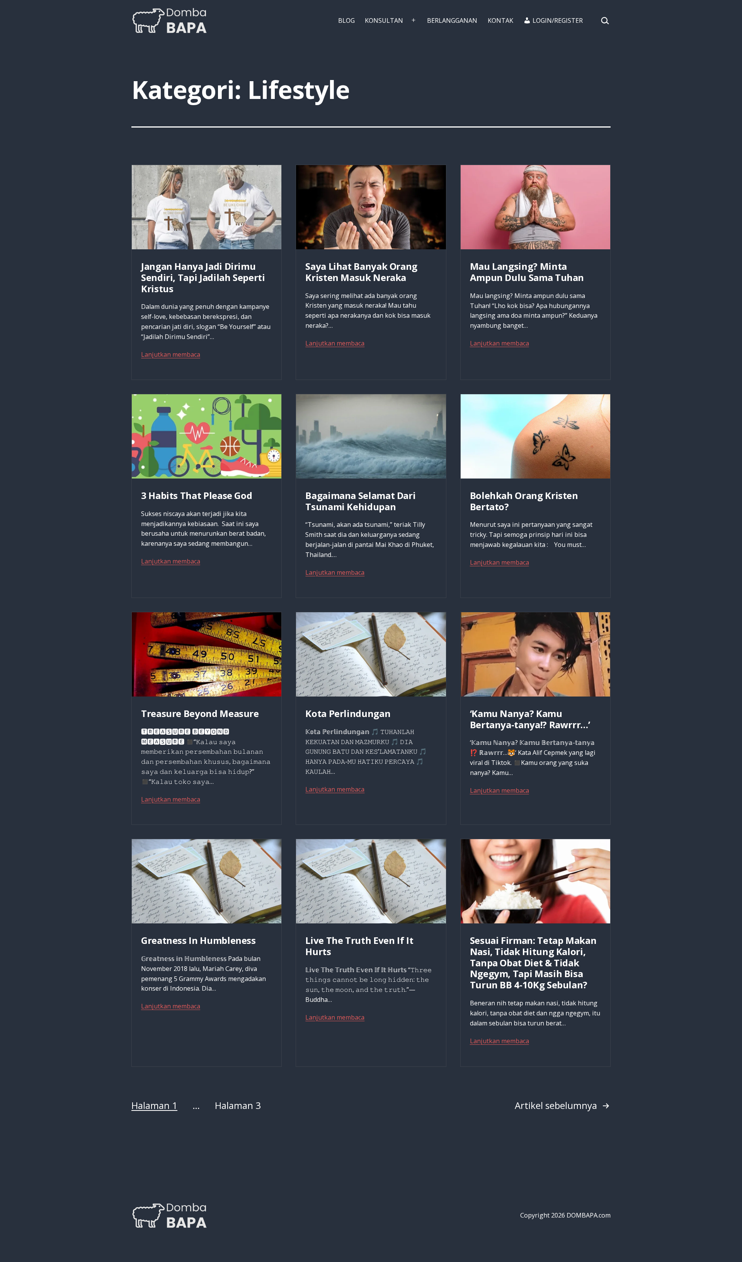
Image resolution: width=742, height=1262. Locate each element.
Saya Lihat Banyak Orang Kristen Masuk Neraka (361, 272)
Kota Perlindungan (347, 713)
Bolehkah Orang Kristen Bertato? (524, 501)
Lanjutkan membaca (170, 354)
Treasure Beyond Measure (200, 713)
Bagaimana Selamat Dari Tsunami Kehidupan (360, 501)
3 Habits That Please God (196, 495)
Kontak (500, 20)
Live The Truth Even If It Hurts (359, 946)
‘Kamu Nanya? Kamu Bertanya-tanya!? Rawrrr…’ (530, 719)
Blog (346, 20)
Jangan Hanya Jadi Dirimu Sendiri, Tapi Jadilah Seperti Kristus (203, 277)
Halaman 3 (238, 1105)
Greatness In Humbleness (198, 940)
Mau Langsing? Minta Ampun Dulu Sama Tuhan (527, 272)
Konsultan (384, 20)
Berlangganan (452, 20)
